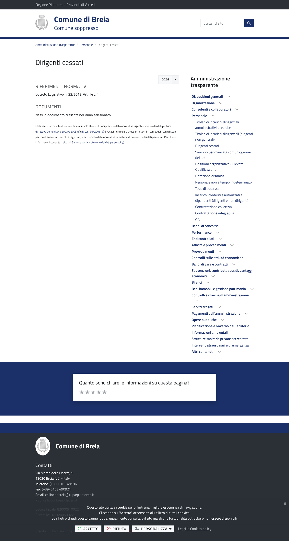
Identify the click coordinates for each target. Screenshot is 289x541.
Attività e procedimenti (209, 245)
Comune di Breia (78, 446)
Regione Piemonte (50, 4)
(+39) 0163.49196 (63, 484)
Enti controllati (203, 238)
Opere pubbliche (204, 319)
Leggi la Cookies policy (194, 528)
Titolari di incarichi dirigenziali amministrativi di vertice (217, 124)
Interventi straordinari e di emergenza (220, 345)
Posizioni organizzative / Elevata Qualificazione (219, 166)
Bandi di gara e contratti (210, 264)
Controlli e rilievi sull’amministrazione (220, 295)
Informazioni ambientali (210, 332)
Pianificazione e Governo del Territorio (220, 326)
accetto (92, 528)
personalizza (157, 528)
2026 (165, 79)
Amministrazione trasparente (55, 44)
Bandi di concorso (205, 226)
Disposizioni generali (208, 96)
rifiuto (120, 528)
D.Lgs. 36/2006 (91, 131)
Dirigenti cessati (207, 145)
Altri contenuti (203, 351)
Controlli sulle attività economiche (217, 257)
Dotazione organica (209, 176)
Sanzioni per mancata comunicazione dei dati (223, 154)
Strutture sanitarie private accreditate (220, 338)
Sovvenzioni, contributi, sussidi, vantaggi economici (222, 273)
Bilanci (197, 282)
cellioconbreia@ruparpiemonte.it (69, 494)
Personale (86, 44)
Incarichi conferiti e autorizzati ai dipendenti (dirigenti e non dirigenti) (221, 197)
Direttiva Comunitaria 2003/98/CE (56, 131)
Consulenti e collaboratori (212, 109)
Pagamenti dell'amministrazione (216, 313)
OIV (197, 219)
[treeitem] (222, 96)
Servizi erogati (203, 307)
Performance (202, 232)
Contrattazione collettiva (213, 206)
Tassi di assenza (207, 188)
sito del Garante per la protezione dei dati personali (92, 142)
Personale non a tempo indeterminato (223, 182)
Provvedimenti (203, 251)
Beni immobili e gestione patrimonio (219, 288)
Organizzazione (203, 103)
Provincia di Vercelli (80, 4)
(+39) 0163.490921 (56, 489)
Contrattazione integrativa (214, 213)
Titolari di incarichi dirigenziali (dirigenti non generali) (224, 136)
